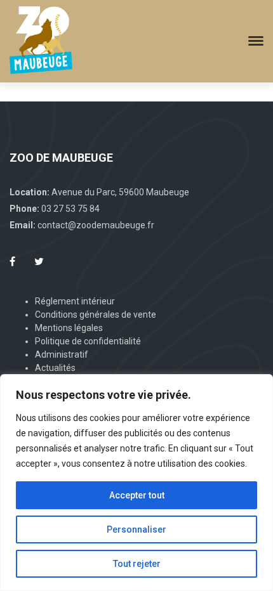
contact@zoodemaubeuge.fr (95, 225)
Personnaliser (136, 529)
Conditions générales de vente (95, 314)
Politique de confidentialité (88, 341)
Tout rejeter (137, 564)
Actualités (55, 368)
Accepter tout (136, 495)
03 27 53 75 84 (70, 209)
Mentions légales (69, 328)
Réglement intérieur (75, 301)
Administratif (61, 354)
